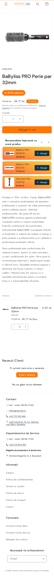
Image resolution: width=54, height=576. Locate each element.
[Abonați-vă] (43, 558)
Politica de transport (16, 500)
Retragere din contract (17, 539)
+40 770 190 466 (17, 416)
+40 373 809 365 (17, 445)
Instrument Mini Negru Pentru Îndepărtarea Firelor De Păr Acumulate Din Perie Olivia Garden (24, 178)
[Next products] (48, 142)
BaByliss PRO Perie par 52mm (24, 149)
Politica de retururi (15, 493)
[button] (6, 4)
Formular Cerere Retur (17, 525)
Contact (9, 506)
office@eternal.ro (17, 411)
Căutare (10, 472)
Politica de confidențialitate (19, 479)
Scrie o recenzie (27, 374)
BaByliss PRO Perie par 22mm (24, 164)
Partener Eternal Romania (22, 570)
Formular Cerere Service (18, 532)
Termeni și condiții (15, 486)
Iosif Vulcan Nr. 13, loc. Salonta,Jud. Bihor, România (22, 423)
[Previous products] (42, 142)
